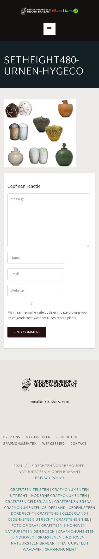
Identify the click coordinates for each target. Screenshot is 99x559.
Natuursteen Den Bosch (30, 532)
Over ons (11, 437)
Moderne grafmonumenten (59, 496)
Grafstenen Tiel (72, 520)
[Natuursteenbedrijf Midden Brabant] (49, 11)
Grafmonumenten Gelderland (35, 508)
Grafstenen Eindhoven (61, 537)
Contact (78, 443)
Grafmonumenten (20, 443)
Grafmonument (60, 549)
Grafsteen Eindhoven (63, 526)
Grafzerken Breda (73, 502)
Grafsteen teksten (29, 490)
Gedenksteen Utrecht (31, 520)
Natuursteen (38, 437)
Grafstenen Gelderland (61, 514)
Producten (66, 437)
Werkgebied (53, 443)
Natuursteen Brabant (34, 543)
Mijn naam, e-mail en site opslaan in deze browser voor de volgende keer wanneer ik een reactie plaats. (47, 315)
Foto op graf (25, 526)
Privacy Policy (49, 478)
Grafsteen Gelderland (28, 502)
